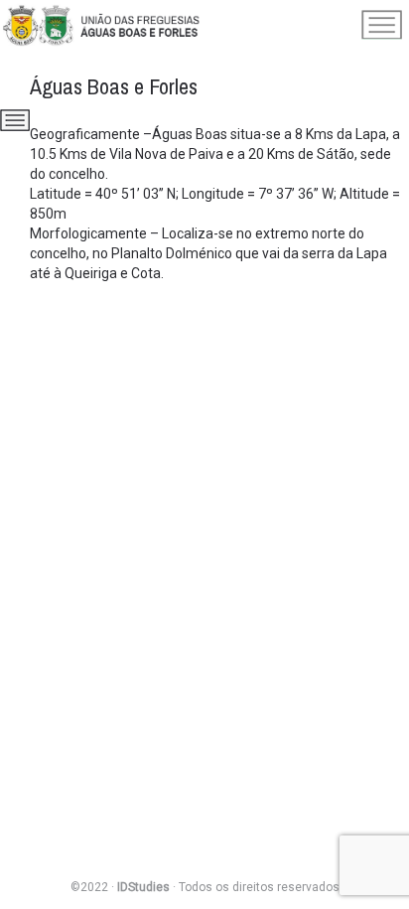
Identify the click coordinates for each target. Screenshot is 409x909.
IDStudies (143, 887)
